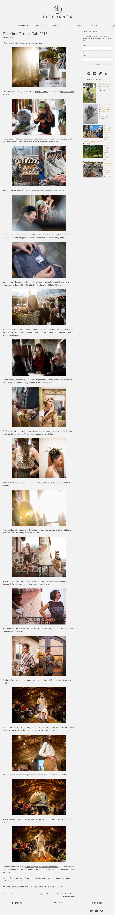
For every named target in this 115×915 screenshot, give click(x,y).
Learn (93, 25)
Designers (29, 886)
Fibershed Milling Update (12, 894)
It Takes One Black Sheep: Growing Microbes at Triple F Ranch (108, 152)
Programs (22, 25)
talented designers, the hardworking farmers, (41, 867)
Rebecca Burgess (41, 91)
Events (80, 25)
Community (39, 25)
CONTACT (18, 903)
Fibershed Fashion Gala (54, 886)
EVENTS (57, 903)
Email (84, 55)
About (54, 25)
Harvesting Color (44, 142)
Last (99, 52)
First (84, 52)
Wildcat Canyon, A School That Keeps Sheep (104, 86)
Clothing (20, 886)
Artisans (13, 886)
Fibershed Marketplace (49, 581)
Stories (68, 25)
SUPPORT (96, 903)
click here (41, 878)
